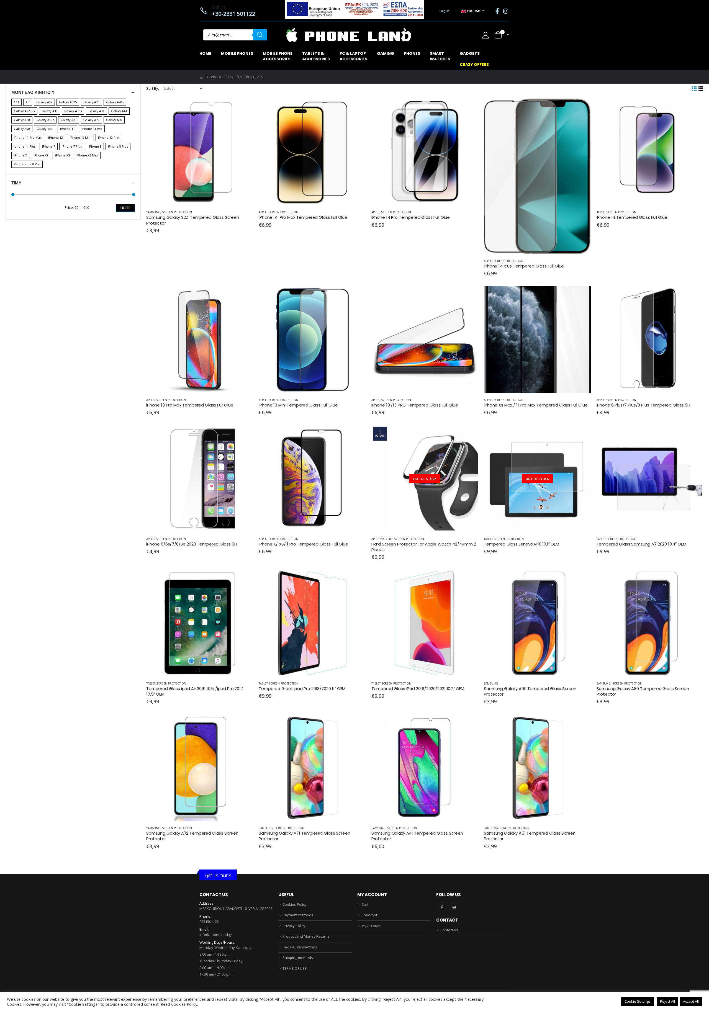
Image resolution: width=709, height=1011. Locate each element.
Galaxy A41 (119, 111)
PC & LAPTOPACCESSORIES (353, 56)
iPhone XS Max (87, 155)
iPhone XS (62, 155)
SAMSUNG (153, 212)
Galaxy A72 (91, 120)
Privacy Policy (293, 925)
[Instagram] (505, 11)
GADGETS (470, 53)
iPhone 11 (67, 129)
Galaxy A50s (45, 120)
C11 (16, 102)
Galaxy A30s (73, 111)
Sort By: (152, 88)
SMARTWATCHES (440, 56)
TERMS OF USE (294, 968)
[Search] (260, 34)
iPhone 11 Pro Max (28, 137)
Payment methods (297, 914)
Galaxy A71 (69, 120)
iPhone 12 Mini (80, 137)
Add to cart (244, 108)
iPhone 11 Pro (91, 129)
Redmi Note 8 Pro (27, 164)
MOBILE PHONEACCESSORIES (277, 56)
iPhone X (20, 155)
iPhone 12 (55, 137)
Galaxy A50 (22, 120)
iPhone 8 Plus (118, 146)
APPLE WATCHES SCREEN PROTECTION (397, 539)
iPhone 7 (48, 146)
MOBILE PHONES (237, 53)
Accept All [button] (691, 1001)
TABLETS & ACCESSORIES (316, 56)
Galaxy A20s (115, 102)
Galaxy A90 (22, 129)
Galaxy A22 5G (24, 111)
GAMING (385, 53)
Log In (444, 11)
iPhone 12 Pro (108, 137)
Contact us (449, 929)
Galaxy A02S (68, 102)
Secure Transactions (299, 947)
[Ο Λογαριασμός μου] (485, 35)
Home (205, 53)
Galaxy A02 (44, 102)
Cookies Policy (294, 904)
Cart (364, 904)
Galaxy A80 (114, 120)
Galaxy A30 (50, 111)
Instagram (454, 907)
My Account (371, 925)
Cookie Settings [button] (638, 1001)
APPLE (263, 212)
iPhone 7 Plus (72, 146)
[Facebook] (497, 11)
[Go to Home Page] (201, 77)
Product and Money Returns (306, 936)
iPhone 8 (94, 146)
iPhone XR (41, 155)
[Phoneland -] (348, 35)
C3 (28, 102)
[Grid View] (694, 88)
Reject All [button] (667, 1001)
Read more (469, 434)
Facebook (442, 907)
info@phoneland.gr (215, 934)
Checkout (369, 914)
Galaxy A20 (91, 102)
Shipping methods (297, 957)
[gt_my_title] (199, 152)
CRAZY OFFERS (474, 64)
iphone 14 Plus (24, 146)
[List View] (700, 88)
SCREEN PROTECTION (177, 212)
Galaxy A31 (96, 111)
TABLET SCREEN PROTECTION (504, 539)
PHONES (412, 53)
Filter (125, 207)
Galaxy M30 (45, 129)
